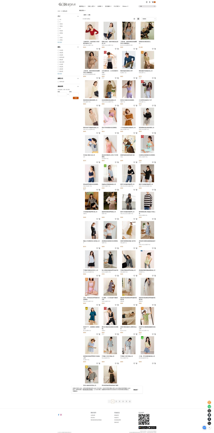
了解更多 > (75, 391)
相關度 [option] (144, 18)
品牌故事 (93, 415)
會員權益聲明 (117, 420)
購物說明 (116, 415)
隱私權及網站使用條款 (96, 420)
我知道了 (135, 389)
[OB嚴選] (67, 4)
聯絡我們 (116, 422)
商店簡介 (93, 417)
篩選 (76, 98)
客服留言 (116, 417)
